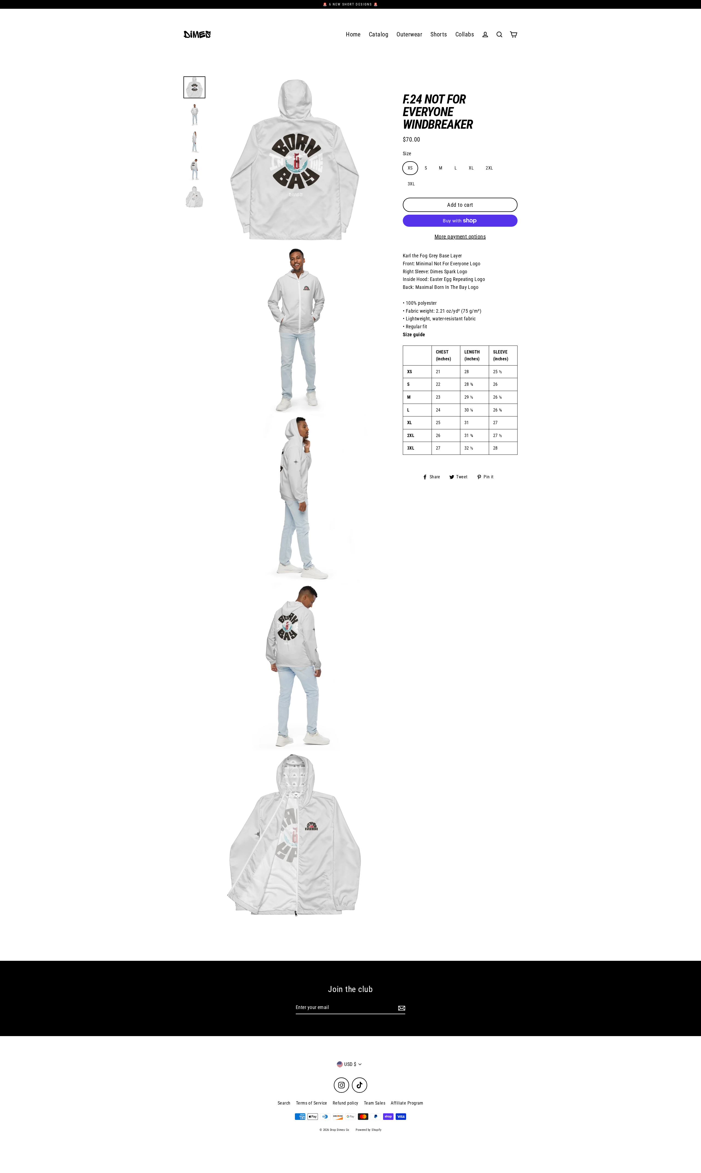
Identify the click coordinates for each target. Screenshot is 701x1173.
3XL (411, 183)
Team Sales (375, 1103)
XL (471, 168)
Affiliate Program (407, 1103)
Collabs (464, 34)
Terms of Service (311, 1103)
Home (353, 34)
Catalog (378, 34)
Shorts (438, 34)
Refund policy (345, 1103)
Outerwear (409, 34)
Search (284, 1103)
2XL (489, 168)
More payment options (460, 236)
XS (410, 168)
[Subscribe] (401, 1007)
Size (407, 153)
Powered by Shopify (368, 1130)
